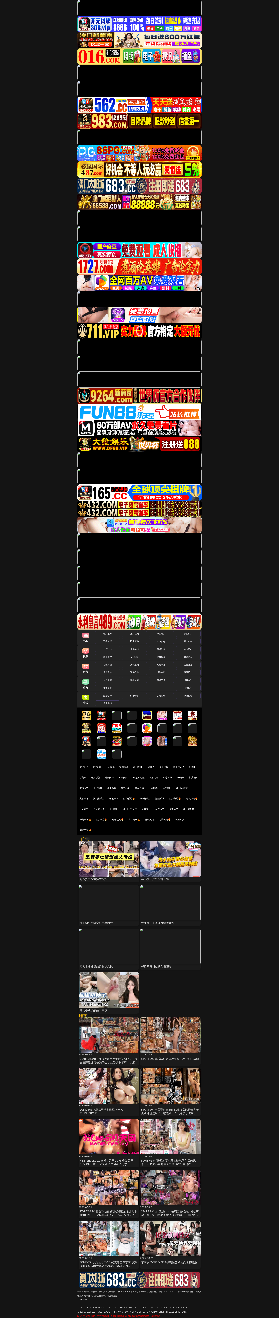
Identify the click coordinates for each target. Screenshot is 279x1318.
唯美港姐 (161, 649)
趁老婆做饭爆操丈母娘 (93, 879)
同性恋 (188, 687)
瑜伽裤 (161, 672)
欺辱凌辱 (107, 656)
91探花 (134, 656)
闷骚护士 (188, 672)
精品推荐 (107, 633)
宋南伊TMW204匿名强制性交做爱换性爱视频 (169, 1262)
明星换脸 (134, 672)
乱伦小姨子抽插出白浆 (93, 1010)
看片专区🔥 (134, 819)
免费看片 (146, 808)
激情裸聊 (160, 798)
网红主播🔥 (85, 829)
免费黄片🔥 (175, 798)
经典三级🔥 (85, 819)
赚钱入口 (149, 819)
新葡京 (82, 777)
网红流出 (161, 656)
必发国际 (167, 787)
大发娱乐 (84, 798)
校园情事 (134, 695)
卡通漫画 (107, 680)
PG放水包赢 (138, 777)
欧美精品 (161, 633)
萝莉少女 (188, 633)
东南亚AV (188, 649)
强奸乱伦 (134, 633)
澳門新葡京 (99, 798)
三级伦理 (107, 641)
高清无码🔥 (165, 819)
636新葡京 (145, 798)
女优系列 (134, 664)
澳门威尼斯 (189, 808)
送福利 (191, 766)
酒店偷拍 (193, 777)
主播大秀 (84, 787)
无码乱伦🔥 (192, 798)
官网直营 (124, 766)
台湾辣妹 (107, 649)
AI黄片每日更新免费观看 (156, 966)
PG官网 (97, 766)
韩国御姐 (134, 649)
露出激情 (134, 680)
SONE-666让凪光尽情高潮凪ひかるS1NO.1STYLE (101, 1111)
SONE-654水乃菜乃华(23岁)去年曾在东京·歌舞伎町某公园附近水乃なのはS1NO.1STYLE (108, 1264)
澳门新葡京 (182, 787)
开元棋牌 (110, 766)
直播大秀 (173, 808)
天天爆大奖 (99, 808)
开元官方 (84, 808)
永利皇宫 (114, 798)
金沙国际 (114, 808)
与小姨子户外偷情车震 (155, 879)
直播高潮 (153, 777)
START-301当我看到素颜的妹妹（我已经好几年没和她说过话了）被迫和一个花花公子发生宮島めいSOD (170, 1113)
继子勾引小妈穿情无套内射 (96, 923)
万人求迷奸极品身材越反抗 (96, 966)
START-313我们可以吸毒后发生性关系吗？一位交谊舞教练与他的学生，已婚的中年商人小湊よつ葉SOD (109, 1062)
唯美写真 (161, 680)
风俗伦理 (188, 695)
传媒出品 (107, 687)
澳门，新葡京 (130, 808)
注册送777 (178, 766)
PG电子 (151, 766)
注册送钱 (163, 766)
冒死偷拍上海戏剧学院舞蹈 (157, 923)
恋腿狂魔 (188, 664)
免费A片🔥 (101, 819)
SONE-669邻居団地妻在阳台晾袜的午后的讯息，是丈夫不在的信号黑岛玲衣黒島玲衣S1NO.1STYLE (168, 1164)
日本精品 (134, 641)
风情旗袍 (107, 672)
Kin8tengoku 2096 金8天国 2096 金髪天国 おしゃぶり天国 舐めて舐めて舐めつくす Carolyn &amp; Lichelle (108, 1164)
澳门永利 (137, 766)
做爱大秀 (160, 808)
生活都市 (107, 695)
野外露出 (188, 656)
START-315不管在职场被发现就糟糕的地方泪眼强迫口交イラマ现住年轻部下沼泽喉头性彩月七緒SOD (109, 1214)
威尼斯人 (84, 766)
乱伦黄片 (111, 787)
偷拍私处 (125, 787)
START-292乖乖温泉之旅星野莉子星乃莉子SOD (170, 1059)
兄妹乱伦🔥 (118, 819)
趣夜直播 (139, 787)
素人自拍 (188, 641)
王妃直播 (98, 787)
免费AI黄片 (181, 819)
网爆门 (188, 680)
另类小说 (107, 703)
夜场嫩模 (153, 787)
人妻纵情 (161, 695)
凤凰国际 (123, 777)
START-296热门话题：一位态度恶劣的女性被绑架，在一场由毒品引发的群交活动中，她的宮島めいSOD (170, 1214)
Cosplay (161, 641)
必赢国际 (109, 777)
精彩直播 (167, 777)
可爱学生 (161, 664)
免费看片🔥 (129, 798)
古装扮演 (107, 664)
